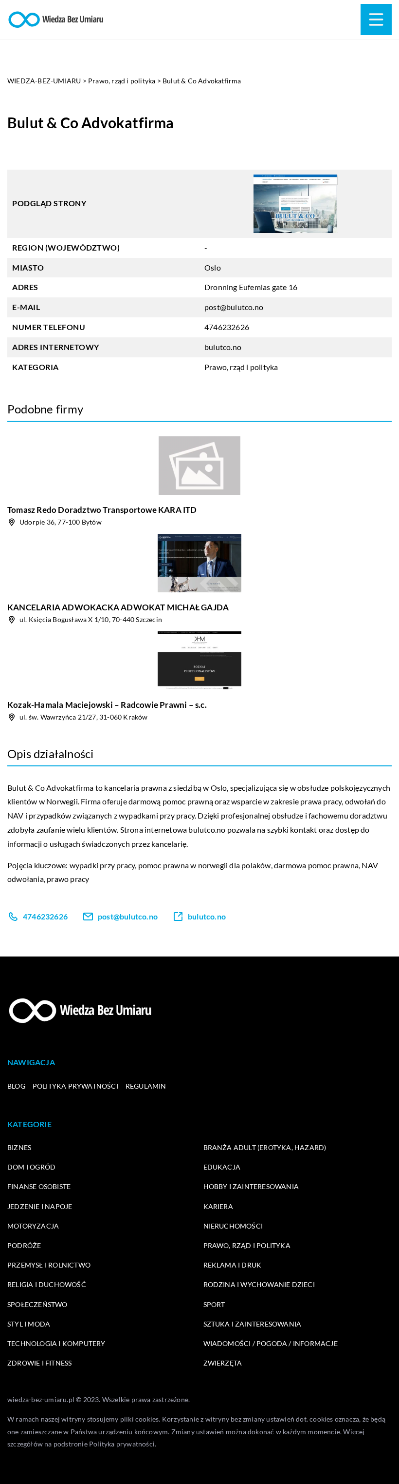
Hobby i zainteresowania (251, 1186)
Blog (16, 1086)
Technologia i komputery (56, 1343)
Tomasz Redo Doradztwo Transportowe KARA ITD (102, 510)
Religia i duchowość (46, 1284)
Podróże (24, 1245)
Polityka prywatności (75, 1086)
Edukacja (222, 1167)
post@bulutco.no (233, 307)
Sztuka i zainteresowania (252, 1324)
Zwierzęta (222, 1363)
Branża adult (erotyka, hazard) (264, 1147)
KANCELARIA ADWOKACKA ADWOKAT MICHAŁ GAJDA (118, 607)
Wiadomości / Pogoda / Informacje (270, 1343)
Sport (214, 1304)
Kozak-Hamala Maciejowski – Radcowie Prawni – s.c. (107, 705)
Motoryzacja (33, 1226)
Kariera (218, 1206)
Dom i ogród (31, 1167)
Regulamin (146, 1086)
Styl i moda (28, 1324)
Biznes (19, 1147)
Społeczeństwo (37, 1304)
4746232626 (226, 327)
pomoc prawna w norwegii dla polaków (204, 865)
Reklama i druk (232, 1265)
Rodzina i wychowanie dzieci (259, 1284)
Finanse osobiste (39, 1186)
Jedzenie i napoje (39, 1206)
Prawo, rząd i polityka (241, 366)
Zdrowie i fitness (39, 1363)
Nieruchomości (233, 1226)
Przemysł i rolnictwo (49, 1265)
